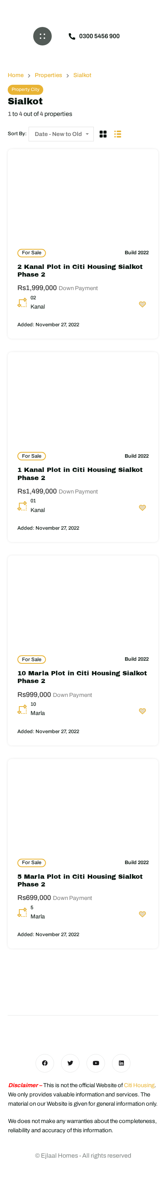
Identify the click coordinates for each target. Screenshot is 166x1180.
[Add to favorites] (142, 304)
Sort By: (17, 133)
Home (16, 75)
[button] (42, 36)
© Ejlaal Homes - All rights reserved (83, 1155)
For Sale (31, 252)
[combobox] (61, 134)
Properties (48, 75)
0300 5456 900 (99, 36)
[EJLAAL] (83, 9)
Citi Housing (139, 1085)
